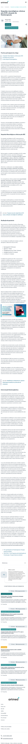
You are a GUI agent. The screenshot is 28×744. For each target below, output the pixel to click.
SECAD (2, 708)
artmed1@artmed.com (8, 738)
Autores (3, 720)
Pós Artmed (3, 717)
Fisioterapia (4, 647)
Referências (4, 563)
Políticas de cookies (5, 728)
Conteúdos (7, 7)
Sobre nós (3, 706)
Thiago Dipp (4, 604)
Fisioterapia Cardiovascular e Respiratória (10, 611)
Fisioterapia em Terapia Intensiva (8, 629)
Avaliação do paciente (8, 57)
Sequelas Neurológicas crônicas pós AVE (13, 55)
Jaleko (2, 711)
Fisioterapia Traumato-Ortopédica (8, 682)
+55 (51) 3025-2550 (7, 735)
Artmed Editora (4, 715)
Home (2, 7)
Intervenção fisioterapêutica (10, 59)
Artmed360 (3, 713)
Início (2, 704)
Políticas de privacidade (6, 726)
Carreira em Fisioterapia (6, 593)
